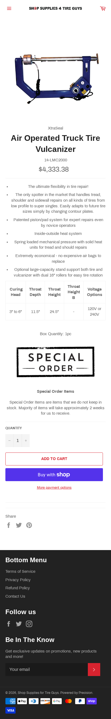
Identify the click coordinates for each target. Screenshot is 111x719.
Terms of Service (20, 571)
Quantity (13, 428)
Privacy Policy (18, 580)
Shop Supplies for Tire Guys (38, 693)
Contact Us (15, 596)
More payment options (54, 488)
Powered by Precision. (76, 693)
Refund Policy (17, 588)
